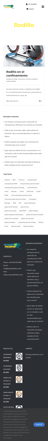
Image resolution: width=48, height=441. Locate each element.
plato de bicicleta (10, 211)
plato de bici (25, 207)
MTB (14, 203)
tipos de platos (28, 226)
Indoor (8, 81)
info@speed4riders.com (12, 269)
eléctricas (30, 191)
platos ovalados (10, 222)
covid (6, 191)
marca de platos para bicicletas (15, 199)
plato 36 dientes (29, 203)
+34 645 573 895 (15, 262)
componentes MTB (11, 184)
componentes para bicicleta (29, 184)
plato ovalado (33, 211)
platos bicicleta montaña (34, 214)
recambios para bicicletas (27, 222)
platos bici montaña (11, 218)
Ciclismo (29, 79)
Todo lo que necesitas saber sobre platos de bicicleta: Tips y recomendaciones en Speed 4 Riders (22, 133)
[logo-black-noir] (9, 5)
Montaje (7, 203)
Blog (15, 79)
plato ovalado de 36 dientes (14, 214)
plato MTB (22, 211)
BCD (14, 180)
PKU (20, 203)
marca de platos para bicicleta (21, 195)
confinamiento (32, 187)
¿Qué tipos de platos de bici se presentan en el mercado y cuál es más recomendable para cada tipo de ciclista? (23, 153)
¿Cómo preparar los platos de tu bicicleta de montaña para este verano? (35, 295)
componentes (32, 180)
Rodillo (13, 81)
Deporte (35, 79)
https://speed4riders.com (13, 275)
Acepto (39, 424)
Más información (12, 101)
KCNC (6, 195)
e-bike (21, 191)
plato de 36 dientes (11, 207)
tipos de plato (15, 226)
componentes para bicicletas (14, 187)
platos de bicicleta (27, 218)
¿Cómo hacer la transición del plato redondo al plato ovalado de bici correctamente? (34, 333)
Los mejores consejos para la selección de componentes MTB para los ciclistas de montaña (34, 257)
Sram (6, 226)
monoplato (32, 199)
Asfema (7, 180)
